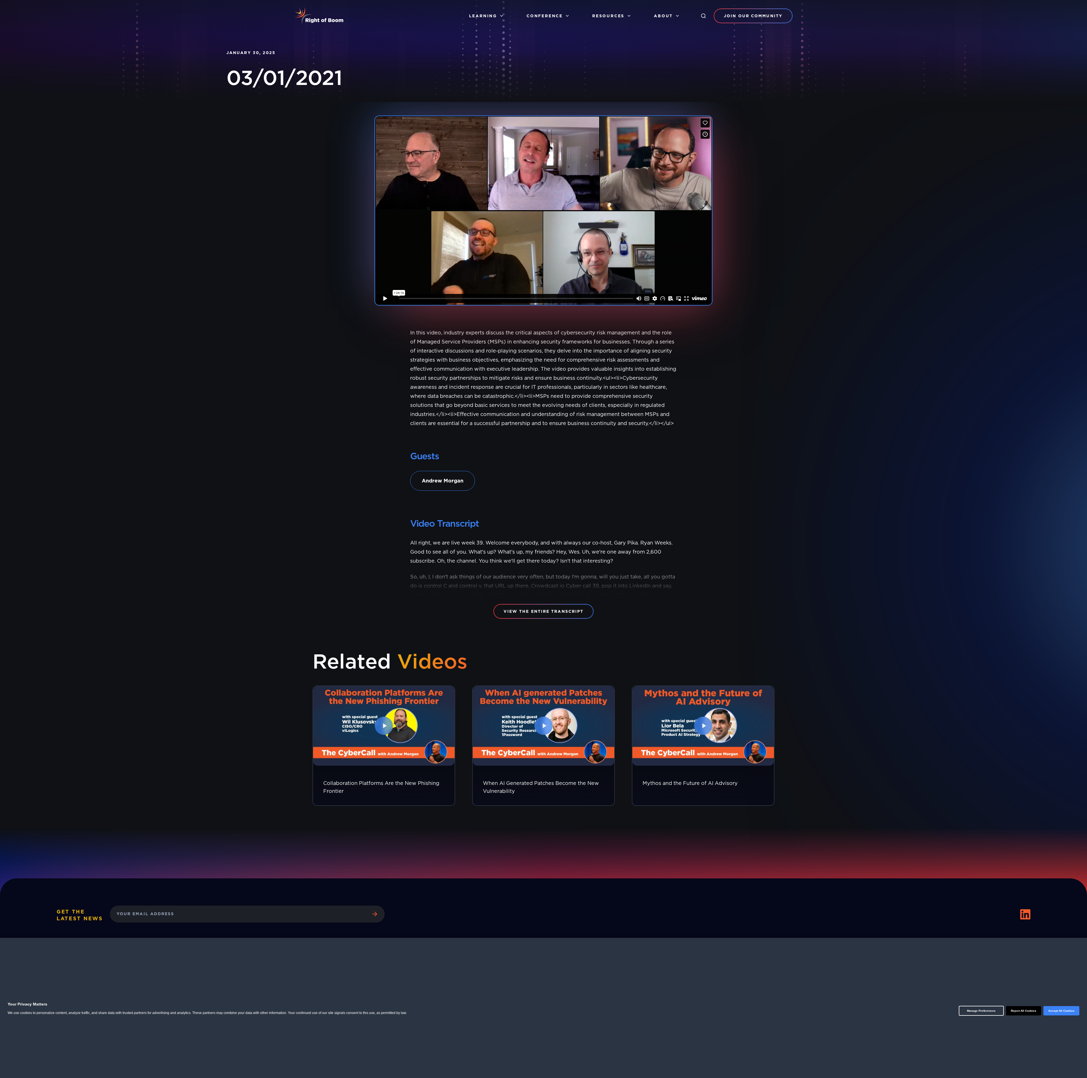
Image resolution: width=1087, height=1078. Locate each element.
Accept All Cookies (1061, 1010)
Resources (608, 16)
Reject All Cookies (1023, 1010)
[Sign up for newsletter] (374, 914)
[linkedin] (1025, 914)
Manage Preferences (981, 1010)
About (663, 16)
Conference (545, 16)
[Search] (703, 16)
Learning (483, 16)
